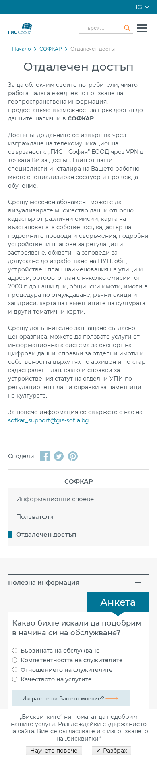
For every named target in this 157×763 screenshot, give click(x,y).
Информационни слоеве (55, 499)
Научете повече (54, 750)
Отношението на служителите (67, 669)
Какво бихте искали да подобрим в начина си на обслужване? (76, 628)
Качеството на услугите (56, 679)
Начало (21, 49)
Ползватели (34, 516)
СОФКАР (50, 49)
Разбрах (115, 750)
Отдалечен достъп (46, 534)
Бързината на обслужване (60, 650)
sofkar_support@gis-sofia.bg (48, 420)
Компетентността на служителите (72, 660)
